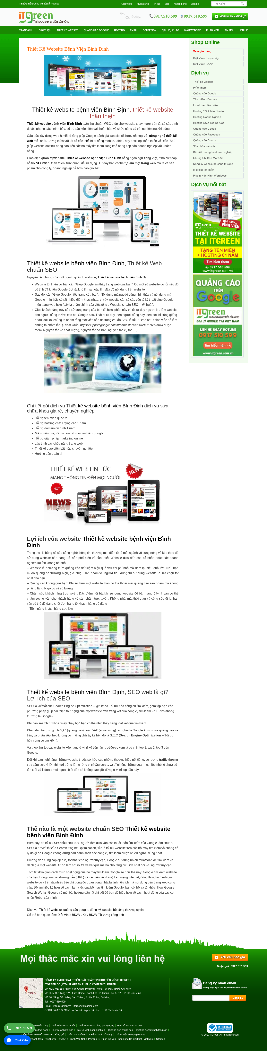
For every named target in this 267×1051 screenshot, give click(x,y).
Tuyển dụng (142, 4)
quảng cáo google (75, 909)
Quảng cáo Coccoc (205, 140)
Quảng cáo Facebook (206, 134)
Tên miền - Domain (205, 99)
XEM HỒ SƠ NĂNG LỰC (233, 16)
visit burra (51, 1039)
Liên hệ (195, 4)
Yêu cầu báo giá (232, 957)
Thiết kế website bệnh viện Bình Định (81, 109)
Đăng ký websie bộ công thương (213, 163)
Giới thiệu (126, 4)
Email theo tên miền (205, 105)
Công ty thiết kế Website (46, 3)
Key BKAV (90, 914)
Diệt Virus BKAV (69, 914)
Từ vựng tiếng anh (111, 914)
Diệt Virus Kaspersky (206, 58)
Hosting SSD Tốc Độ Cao (208, 122)
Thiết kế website (67, 30)
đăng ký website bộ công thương (112, 909)
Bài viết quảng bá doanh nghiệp (212, 152)
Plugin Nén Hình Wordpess (210, 175)
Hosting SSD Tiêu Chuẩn (208, 111)
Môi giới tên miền (203, 169)
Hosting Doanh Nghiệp (207, 116)
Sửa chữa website (204, 146)
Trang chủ (26, 30)
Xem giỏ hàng (202, 51)
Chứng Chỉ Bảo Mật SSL (208, 158)
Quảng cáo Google (205, 128)
